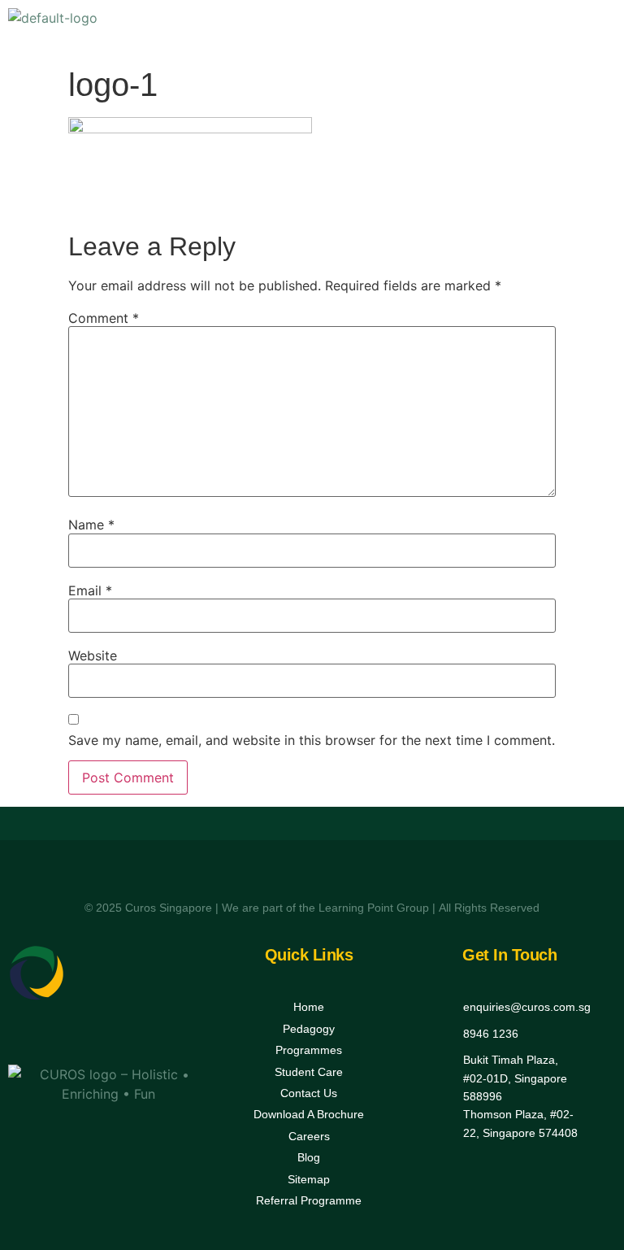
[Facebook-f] (89, 1034)
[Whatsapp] (127, 1034)
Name (91, 524)
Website (92, 655)
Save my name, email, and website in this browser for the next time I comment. (311, 740)
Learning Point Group (373, 907)
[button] (598, 29)
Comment (103, 317)
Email (90, 590)
